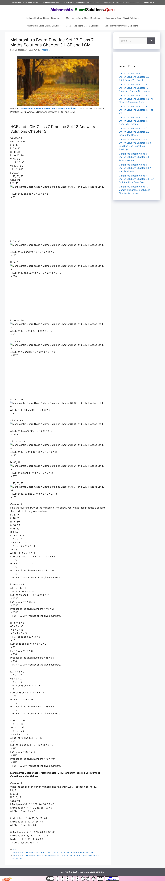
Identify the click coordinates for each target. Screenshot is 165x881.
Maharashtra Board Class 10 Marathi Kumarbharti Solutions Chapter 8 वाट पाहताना (134, 190)
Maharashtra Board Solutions (91, 872)
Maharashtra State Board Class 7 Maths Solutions (48, 108)
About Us (148, 3)
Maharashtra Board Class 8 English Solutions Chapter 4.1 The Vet (136, 109)
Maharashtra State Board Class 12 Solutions (81, 3)
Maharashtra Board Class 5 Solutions (121, 26)
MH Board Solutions (50, 878)
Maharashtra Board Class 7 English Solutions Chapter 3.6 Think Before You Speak (134, 76)
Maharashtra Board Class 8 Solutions (122, 18)
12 (93, 878)
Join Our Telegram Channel (112, 878)
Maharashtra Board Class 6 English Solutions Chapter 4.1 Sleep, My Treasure (133, 120)
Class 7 (16, 849)
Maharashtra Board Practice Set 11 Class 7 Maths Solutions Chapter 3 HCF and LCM (53, 852)
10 (82, 878)
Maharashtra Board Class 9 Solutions (83, 18)
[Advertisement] (58, 220)
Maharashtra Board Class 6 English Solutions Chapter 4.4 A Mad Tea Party (135, 168)
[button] (82, 878)
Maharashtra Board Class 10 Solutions (43, 18)
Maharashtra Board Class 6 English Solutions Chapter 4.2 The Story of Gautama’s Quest (136, 98)
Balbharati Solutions (51, 3)
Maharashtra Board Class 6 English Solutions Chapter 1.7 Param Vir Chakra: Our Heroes (134, 87)
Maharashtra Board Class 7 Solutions (44, 26)
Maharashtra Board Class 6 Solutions (82, 26)
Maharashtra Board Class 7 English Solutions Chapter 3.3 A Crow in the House (135, 131)
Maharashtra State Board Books (25, 3)
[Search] (151, 40)
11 (88, 878)
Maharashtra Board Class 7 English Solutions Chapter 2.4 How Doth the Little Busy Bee (136, 179)
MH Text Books (100, 878)
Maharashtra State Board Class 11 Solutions (121, 3)
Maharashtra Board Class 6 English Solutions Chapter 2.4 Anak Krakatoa (134, 157)
